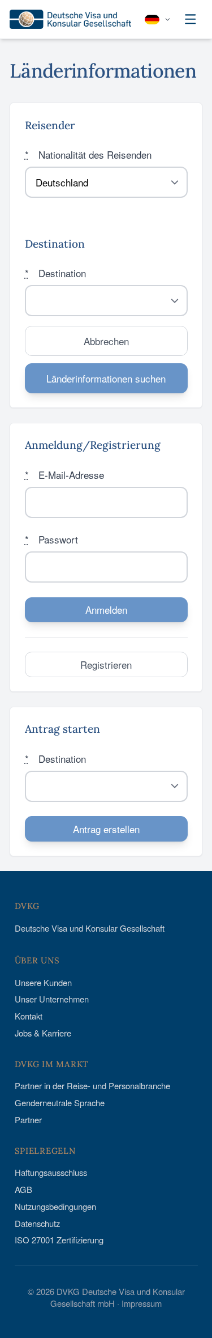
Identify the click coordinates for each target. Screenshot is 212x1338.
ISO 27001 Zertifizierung (59, 1240)
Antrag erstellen (106, 829)
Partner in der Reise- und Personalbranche (92, 1085)
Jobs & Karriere (43, 1033)
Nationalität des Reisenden (88, 154)
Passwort (51, 539)
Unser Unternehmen (52, 999)
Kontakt (28, 1016)
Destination (55, 273)
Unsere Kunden (43, 982)
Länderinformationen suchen (106, 378)
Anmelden (106, 609)
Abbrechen (106, 341)
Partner (28, 1119)
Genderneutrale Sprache (60, 1102)
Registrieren (106, 664)
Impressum (142, 1303)
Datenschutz (37, 1223)
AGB (23, 1189)
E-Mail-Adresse (64, 475)
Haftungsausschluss (51, 1172)
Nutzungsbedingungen (55, 1206)
